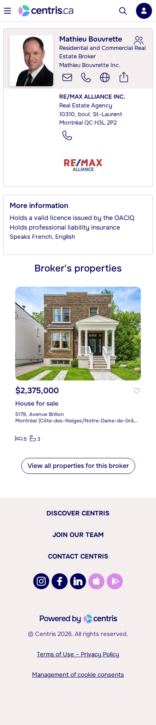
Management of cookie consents (78, 675)
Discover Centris (78, 513)
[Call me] (86, 77)
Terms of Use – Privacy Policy (78, 654)
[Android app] (115, 581)
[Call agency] (67, 135)
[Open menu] (7, 11)
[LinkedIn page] (78, 581)
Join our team (78, 535)
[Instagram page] (41, 581)
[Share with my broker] (138, 41)
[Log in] (144, 11)
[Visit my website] (105, 77)
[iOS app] (96, 581)
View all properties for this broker (78, 466)
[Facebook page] (60, 581)
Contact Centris (78, 556)
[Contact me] (67, 77)
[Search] (123, 11)
